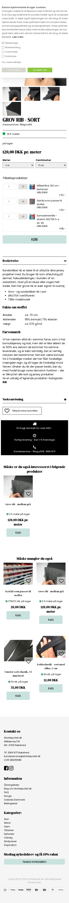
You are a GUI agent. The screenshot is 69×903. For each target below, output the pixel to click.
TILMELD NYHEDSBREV (34, 862)
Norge (8, 796)
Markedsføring (12, 47)
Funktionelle (11, 51)
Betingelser (11, 803)
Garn (7, 826)
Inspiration (10, 845)
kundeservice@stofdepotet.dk (22, 756)
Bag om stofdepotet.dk (18, 788)
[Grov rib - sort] (34, 85)
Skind (7, 823)
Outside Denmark (14, 799)
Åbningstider (11, 785)
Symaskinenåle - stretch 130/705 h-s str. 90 (48, 220)
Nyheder (9, 834)
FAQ (6, 792)
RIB (5, 382)
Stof (6, 819)
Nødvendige (11, 42)
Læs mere (17, 36)
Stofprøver (10, 841)
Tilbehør (9, 830)
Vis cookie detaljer (11, 62)
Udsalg (8, 837)
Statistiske (10, 56)
